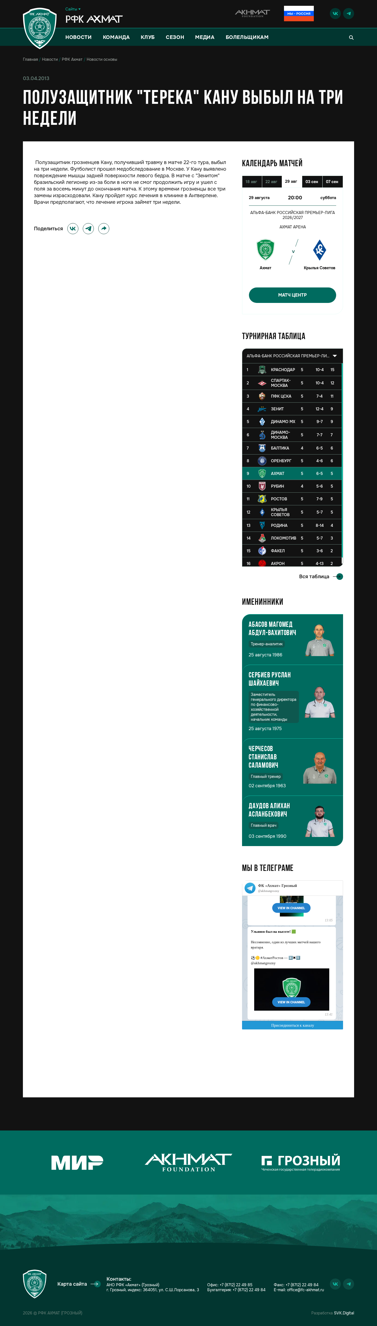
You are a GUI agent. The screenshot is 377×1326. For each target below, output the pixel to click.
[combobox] (292, 355)
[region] (292, 464)
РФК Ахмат (72, 59)
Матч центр (292, 295)
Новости (78, 37)
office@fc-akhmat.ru (305, 1289)
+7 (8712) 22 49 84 (249, 1289)
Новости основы (102, 59)
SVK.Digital (344, 1313)
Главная (30, 59)
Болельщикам (247, 37)
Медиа (204, 37)
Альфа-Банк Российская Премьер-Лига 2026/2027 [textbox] (288, 355)
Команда (116, 37)
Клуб (148, 37)
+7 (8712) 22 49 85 (236, 1284)
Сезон (175, 37)
